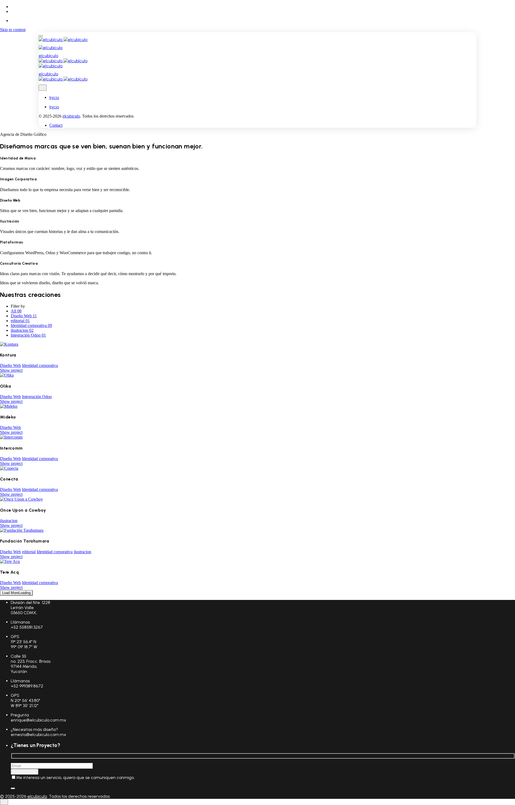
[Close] (43, 88)
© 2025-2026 (13, 796)
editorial (29, 551)
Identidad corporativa (40, 365)
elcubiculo (71, 116)
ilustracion (8, 520)
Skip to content (12, 29)
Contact (55, 125)
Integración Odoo (37, 396)
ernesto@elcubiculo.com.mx (38, 734)
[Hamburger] (41, 36)
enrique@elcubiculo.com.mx (38, 720)
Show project (11, 370)
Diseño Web (10, 365)
